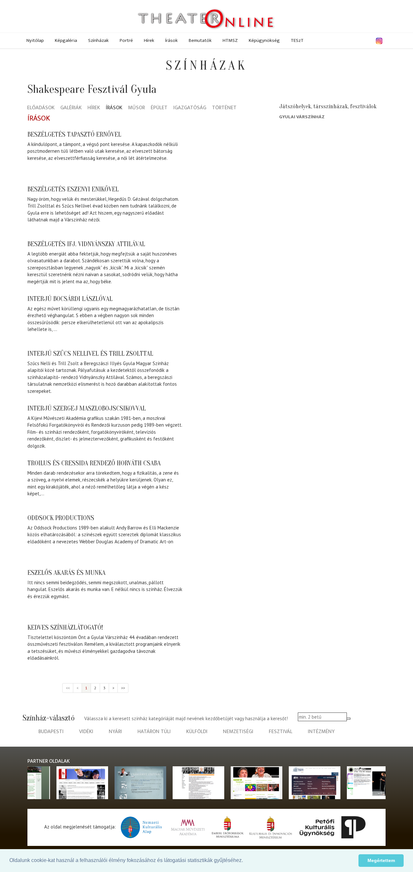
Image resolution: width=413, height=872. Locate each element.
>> (123, 687)
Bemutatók (200, 40)
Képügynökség (264, 40)
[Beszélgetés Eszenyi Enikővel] (221, 207)
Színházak (98, 40)
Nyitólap (35, 40)
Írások (171, 40)
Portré (126, 40)
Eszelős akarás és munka (66, 572)
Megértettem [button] (381, 860)
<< (68, 687)
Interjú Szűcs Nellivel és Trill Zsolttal (90, 353)
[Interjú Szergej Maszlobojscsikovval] (221, 427)
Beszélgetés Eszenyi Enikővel (73, 189)
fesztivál (280, 731)
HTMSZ (230, 40)
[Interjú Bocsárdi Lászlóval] (221, 317)
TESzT (297, 40)
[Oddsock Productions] (221, 536)
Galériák (71, 108)
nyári (115, 731)
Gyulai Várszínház (302, 117)
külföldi (196, 731)
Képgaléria (66, 40)
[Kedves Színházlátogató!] (221, 646)
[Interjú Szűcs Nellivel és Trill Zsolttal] (221, 372)
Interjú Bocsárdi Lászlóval (70, 299)
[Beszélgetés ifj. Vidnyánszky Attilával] (221, 262)
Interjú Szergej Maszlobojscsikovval (86, 408)
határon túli (154, 731)
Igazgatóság (189, 108)
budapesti (51, 731)
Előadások (41, 108)
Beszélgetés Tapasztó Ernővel (74, 134)
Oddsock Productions (60, 518)
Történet (224, 108)
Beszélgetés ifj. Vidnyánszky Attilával (86, 244)
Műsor (136, 108)
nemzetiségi (238, 731)
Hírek (149, 40)
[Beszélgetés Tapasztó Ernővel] (221, 153)
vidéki (86, 731)
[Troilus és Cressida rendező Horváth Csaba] (221, 481)
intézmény (321, 731)
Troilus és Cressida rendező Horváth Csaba (94, 463)
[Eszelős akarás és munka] (221, 591)
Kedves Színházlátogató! (65, 627)
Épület (159, 108)
